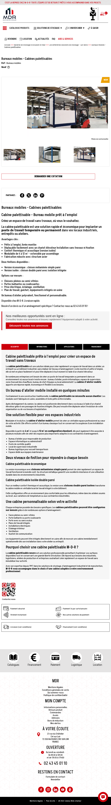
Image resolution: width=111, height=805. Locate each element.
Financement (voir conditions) (75, 627)
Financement (34, 665)
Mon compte (55, 701)
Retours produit (55, 710)
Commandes (55, 712)
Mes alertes (55, 723)
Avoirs (55, 715)
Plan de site (50, 801)
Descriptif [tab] (15, 346)
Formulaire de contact (55, 776)
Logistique (76, 665)
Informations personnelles (55, 707)
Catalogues (13, 665)
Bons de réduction (55, 720)
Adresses (56, 718)
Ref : (3, 63)
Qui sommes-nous (56, 692)
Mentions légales (55, 687)
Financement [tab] (96, 346)
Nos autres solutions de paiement (76, 614)
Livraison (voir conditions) (20, 627)
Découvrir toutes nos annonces (28, 325)
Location (97, 665)
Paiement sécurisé (17, 608)
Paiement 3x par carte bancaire (75, 608)
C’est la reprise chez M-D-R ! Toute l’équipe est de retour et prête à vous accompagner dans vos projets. (53, 2)
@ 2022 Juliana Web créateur (69, 801)
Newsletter (55, 779)
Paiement (55, 665)
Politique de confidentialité (55, 695)
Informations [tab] (42, 346)
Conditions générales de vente (55, 690)
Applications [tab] (69, 346)
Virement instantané (18, 614)
